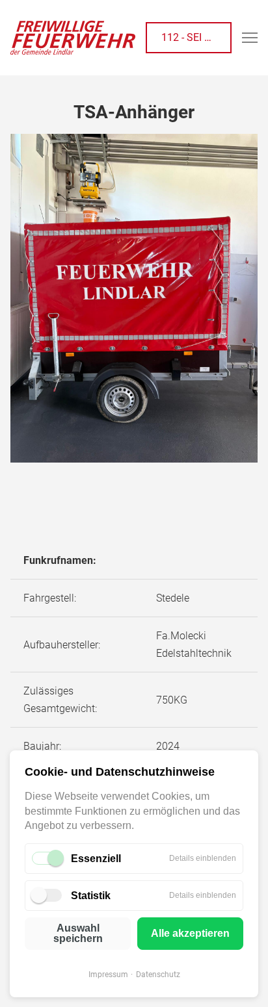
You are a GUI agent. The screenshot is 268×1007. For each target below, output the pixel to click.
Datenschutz (158, 974)
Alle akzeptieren (190, 933)
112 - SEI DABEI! (196, 37)
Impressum (108, 974)
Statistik (91, 895)
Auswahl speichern (78, 933)
